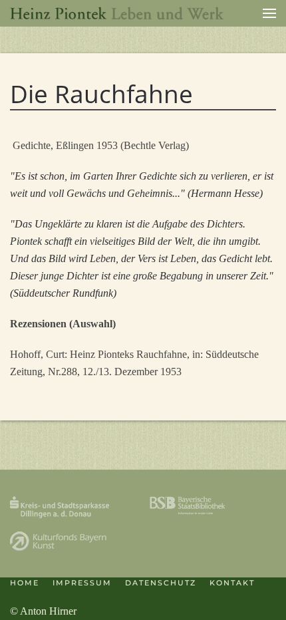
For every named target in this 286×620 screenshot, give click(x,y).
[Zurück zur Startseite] (117, 13)
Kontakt (232, 582)
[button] (269, 13)
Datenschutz (160, 582)
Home (24, 582)
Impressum (82, 582)
